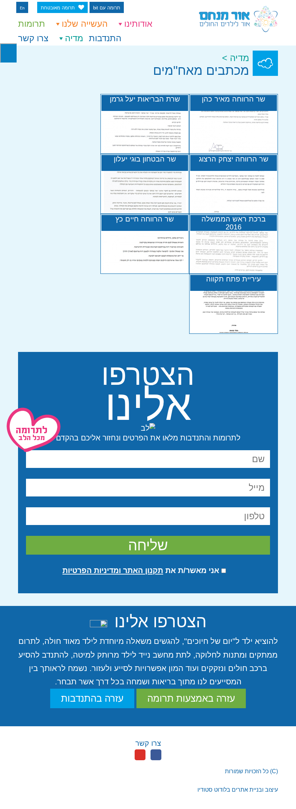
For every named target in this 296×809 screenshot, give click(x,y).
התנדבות (105, 38)
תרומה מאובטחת (58, 7)
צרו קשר (33, 38)
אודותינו (138, 24)
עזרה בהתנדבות (92, 698)
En (22, 8)
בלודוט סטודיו (213, 790)
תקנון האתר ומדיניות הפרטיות (112, 570)
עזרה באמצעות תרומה (191, 698)
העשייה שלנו (85, 24)
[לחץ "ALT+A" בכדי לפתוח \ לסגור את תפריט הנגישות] (8, 53)
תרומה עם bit (106, 7)
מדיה (74, 38)
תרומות (31, 24)
